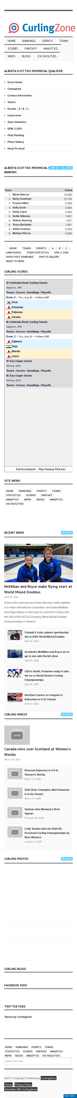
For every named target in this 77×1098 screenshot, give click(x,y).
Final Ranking (15, 135)
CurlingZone (48, 1078)
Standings (33, 292)
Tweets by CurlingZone (18, 1017)
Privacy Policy (23, 1084)
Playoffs (46, 292)
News (11, 56)
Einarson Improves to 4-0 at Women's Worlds (41, 772)
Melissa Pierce (22, 233)
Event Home (14, 82)
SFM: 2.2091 (14, 128)
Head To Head (15, 148)
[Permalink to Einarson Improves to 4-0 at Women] (14, 773)
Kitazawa (17, 307)
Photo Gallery (15, 142)
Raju (15, 346)
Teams (63, 41)
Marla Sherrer (21, 194)
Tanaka (16, 317)
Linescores (14, 115)
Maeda (16, 351)
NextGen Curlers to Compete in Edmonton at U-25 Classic (44, 697)
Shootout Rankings (20, 256)
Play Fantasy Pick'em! (52, 469)
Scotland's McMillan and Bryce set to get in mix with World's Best (47, 654)
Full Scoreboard (25, 469)
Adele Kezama (21, 229)
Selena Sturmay (22, 220)
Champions (14, 89)
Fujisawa (17, 312)
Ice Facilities (46, 56)
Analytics (50, 48)
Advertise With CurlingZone (21, 1089)
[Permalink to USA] (14, 672)
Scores (13, 48)
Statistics (13, 495)
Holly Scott (19, 207)
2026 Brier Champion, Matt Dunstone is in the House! (47, 792)
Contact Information (19, 95)
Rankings (29, 41)
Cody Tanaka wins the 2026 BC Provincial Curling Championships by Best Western (47, 833)
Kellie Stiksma (21, 216)
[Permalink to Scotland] (14, 653)
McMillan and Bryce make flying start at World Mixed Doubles (38, 589)
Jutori (15, 356)
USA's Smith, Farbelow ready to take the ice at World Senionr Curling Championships (47, 675)
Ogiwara (17, 341)
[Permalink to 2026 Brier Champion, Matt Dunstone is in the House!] (14, 792)
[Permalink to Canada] (14, 634)
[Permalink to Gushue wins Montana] (14, 812)
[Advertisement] (38, 426)
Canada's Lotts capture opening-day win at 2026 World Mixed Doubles (47, 634)
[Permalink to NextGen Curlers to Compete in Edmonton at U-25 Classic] (14, 697)
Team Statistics (16, 122)
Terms (8, 1084)
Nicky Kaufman (22, 199)
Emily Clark (20, 212)
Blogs (26, 56)
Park (15, 302)
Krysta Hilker (21, 203)
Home (12, 41)
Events (47, 41)
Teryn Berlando (22, 224)
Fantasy (31, 48)
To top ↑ (70, 1096)
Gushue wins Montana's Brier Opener (42, 811)
